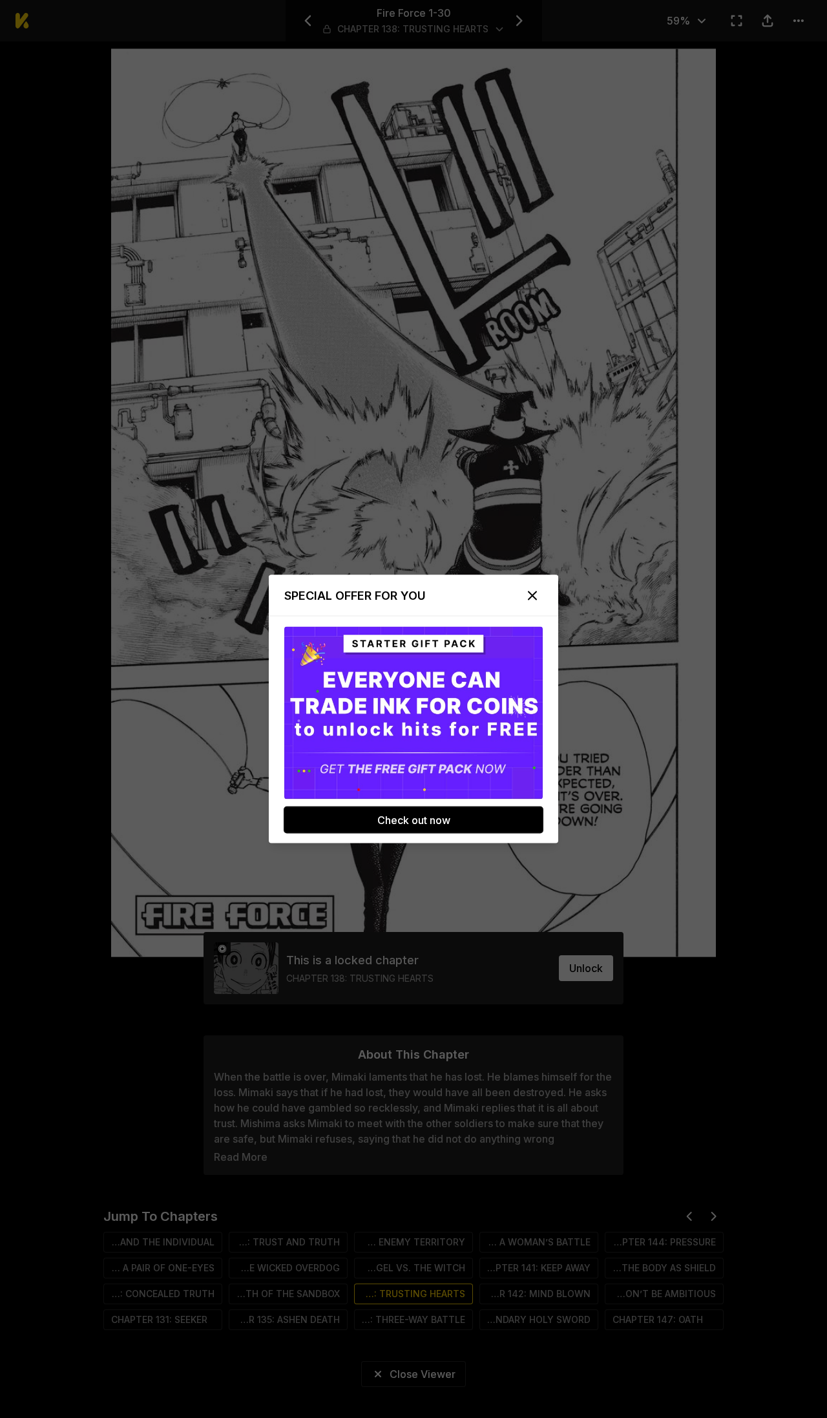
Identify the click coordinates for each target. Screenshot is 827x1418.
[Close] (532, 596)
